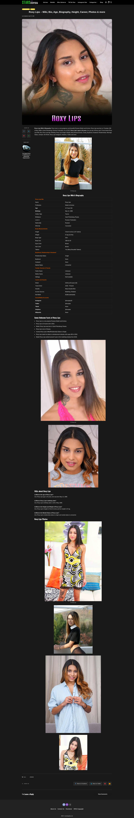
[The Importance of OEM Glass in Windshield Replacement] (26, 148)
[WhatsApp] (29, 136)
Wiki (33, 9)
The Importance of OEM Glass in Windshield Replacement (26, 156)
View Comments (102, 794)
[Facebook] (24, 131)
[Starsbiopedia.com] (30, 2)
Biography (26, 9)
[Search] (111, 2)
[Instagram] (67, 804)
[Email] (110, 784)
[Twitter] (29, 131)
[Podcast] (70, 804)
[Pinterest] (24, 136)
